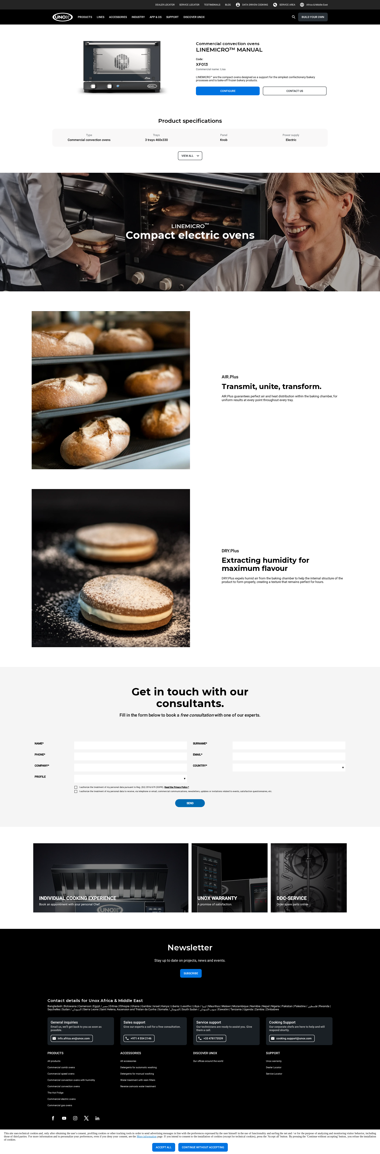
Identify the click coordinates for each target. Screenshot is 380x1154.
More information (147, 1136)
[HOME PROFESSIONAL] (63, 17)
